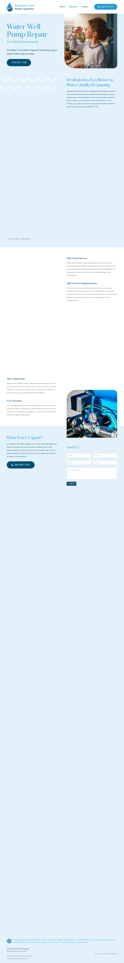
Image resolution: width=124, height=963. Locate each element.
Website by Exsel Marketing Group (18, 958)
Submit (71, 484)
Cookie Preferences (111, 953)
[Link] (20, 7)
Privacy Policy (99, 953)
